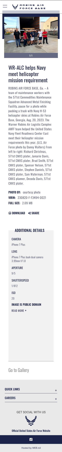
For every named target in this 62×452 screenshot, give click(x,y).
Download (18, 213)
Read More (18, 311)
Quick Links (12, 389)
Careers (10, 397)
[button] (5, 6)
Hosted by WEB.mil (31, 448)
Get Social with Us (31, 412)
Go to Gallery (18, 369)
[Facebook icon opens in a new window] (31, 439)
